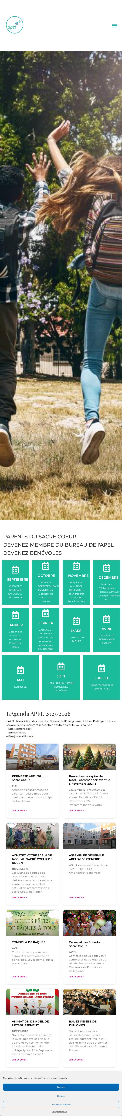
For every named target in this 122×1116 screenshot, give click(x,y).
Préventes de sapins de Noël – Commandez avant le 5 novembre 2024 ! (89, 780)
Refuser (61, 1096)
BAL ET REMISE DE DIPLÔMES (83, 1023)
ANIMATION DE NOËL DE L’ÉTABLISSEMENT (30, 1023)
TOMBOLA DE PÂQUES (28, 942)
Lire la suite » (19, 810)
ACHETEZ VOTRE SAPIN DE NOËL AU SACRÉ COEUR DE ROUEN (32, 859)
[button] (114, 25)
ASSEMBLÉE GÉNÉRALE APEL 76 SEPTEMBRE (86, 857)
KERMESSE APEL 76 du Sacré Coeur (28, 778)
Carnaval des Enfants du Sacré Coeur (86, 944)
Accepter (61, 1087)
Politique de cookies (59, 1112)
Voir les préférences (61, 1104)
